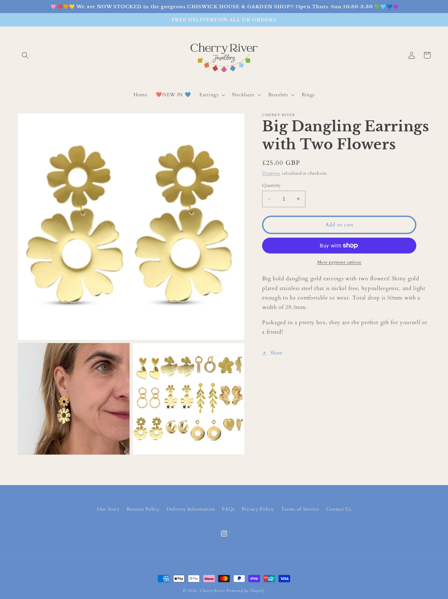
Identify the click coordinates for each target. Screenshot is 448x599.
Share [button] (276, 353)
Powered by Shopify (245, 591)
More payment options (339, 262)
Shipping (271, 173)
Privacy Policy (258, 509)
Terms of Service (300, 509)
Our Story (108, 509)
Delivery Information (190, 509)
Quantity (271, 185)
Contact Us (338, 509)
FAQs (228, 509)
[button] (25, 55)
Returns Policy (143, 509)
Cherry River (212, 591)
